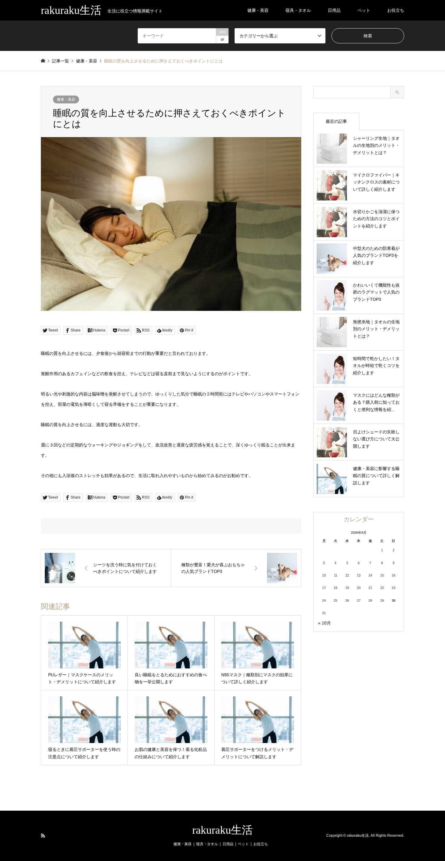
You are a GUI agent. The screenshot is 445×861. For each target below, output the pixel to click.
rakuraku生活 (222, 830)
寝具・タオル (298, 10)
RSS (43, 835)
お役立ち (395, 10)
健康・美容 (258, 10)
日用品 (334, 10)
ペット (364, 10)
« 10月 (324, 623)
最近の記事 (336, 121)
